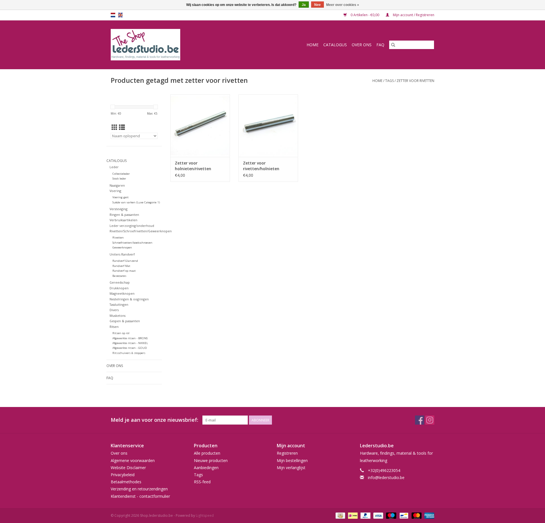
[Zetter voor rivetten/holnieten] (268, 125)
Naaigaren (117, 185)
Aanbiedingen (206, 467)
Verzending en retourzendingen (139, 489)
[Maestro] (390, 515)
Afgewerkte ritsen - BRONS (130, 338)
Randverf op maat (124, 271)
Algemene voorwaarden (133, 460)
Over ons (362, 44)
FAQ (380, 44)
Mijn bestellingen (292, 460)
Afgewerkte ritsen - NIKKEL (130, 343)
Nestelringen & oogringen (129, 299)
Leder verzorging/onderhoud (132, 225)
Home (312, 44)
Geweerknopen (122, 247)
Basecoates (119, 276)
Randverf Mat (121, 266)
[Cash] (340, 515)
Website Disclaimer (128, 467)
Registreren (287, 453)
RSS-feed (202, 481)
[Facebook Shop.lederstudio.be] (419, 420)
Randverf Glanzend (125, 261)
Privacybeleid (123, 474)
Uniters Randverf (122, 254)
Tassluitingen (119, 304)
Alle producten (207, 453)
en (120, 15)
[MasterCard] (416, 515)
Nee (317, 5)
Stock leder (119, 178)
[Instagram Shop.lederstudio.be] (429, 420)
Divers (114, 310)
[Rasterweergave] (115, 127)
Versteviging (118, 209)
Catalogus (335, 44)
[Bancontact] (403, 515)
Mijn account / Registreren (413, 14)
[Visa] (377, 515)
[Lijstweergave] (122, 127)
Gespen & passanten (125, 321)
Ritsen (114, 326)
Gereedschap (120, 282)
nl (113, 15)
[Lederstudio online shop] (167, 44)
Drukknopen (119, 288)
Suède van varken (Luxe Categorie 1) (136, 202)
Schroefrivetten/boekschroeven (132, 242)
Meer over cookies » (342, 5)
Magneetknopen (122, 293)
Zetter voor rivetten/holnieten (261, 165)
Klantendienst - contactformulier (140, 496)
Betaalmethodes (126, 481)
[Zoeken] (393, 44)
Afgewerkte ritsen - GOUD (129, 348)
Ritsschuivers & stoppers (128, 353)
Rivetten (118, 237)
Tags (389, 80)
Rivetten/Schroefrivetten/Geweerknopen (141, 231)
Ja (304, 5)
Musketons (117, 315)
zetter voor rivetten (415, 80)
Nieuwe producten (211, 460)
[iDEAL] (352, 515)
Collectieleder (121, 174)
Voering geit (120, 197)
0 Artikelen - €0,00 (365, 14)
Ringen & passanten (124, 214)
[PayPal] (365, 515)
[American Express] (428, 515)
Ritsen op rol (120, 333)
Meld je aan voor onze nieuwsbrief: (154, 420)
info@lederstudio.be (386, 477)
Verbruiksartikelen (123, 220)
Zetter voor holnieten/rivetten (193, 165)
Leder (114, 167)
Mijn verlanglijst (291, 467)
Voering (115, 191)
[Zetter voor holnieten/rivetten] (200, 125)
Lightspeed (205, 515)
